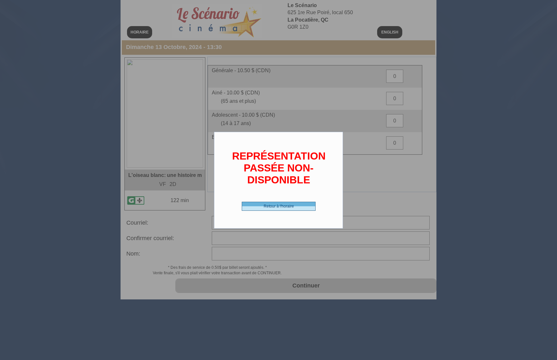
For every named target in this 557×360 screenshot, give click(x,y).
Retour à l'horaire (279, 206)
